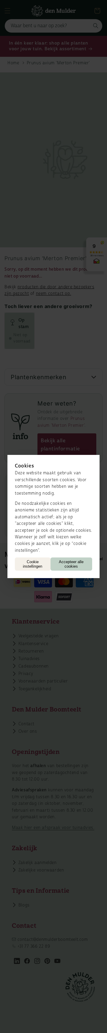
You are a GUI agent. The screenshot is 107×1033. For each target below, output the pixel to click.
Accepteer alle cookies (71, 564)
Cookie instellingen (32, 564)
